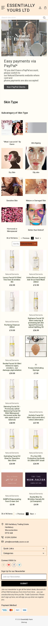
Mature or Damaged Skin (36, 201)
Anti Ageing (36, 143)
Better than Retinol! (36, 230)
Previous (26, 238)
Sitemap (24, 622)
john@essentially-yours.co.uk (17, 542)
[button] (16, 87)
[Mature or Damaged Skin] (36, 186)
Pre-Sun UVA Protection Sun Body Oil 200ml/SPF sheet (36, 458)
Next (37, 238)
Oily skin (36, 172)
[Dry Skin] (12, 158)
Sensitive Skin (12, 201)
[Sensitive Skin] (12, 186)
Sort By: (16, 244)
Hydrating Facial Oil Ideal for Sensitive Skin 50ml (12, 458)
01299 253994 (10, 537)
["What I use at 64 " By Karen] (12, 127)
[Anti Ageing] (36, 127)
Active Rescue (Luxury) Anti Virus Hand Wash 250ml (35, 280)
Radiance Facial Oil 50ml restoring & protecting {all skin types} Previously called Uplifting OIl (36, 322)
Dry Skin (12, 172)
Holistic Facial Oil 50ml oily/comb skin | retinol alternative (36, 417)
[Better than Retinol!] (36, 214)
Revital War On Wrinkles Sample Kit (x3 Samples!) (36, 499)
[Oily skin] (36, 158)
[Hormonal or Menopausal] (12, 214)
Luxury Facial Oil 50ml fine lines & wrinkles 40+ (12, 280)
